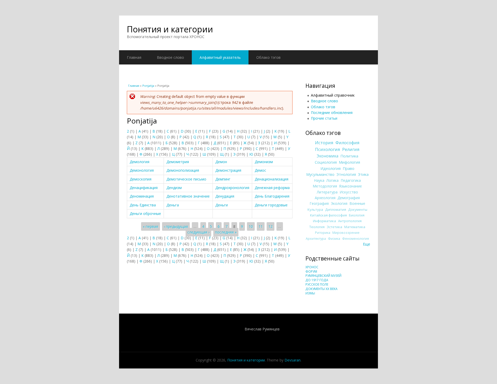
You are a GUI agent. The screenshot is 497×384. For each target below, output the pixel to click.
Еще (366, 244)
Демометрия (177, 161)
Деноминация (142, 196)
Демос (260, 170)
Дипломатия (335, 209)
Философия (347, 143)
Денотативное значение (188, 196)
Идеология (330, 168)
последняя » (226, 232)
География (319, 203)
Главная (134, 57)
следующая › (198, 232)
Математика (354, 226)
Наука (319, 180)
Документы (357, 209)
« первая (150, 226)
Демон (221, 161)
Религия (351, 149)
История (324, 143)
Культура (315, 209)
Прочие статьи (324, 118)
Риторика (322, 232)
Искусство (349, 192)
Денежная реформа (272, 187)
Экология (339, 203)
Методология (325, 186)
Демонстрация (228, 170)
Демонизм (264, 161)
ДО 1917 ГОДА (316, 280)
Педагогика (351, 180)
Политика (349, 155)
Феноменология (355, 238)
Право (348, 168)
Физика (334, 238)
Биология (356, 215)
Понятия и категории (170, 29)
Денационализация (271, 179)
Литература (327, 192)
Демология (139, 161)
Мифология (349, 162)
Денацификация (144, 187)
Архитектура (316, 238)
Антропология (350, 221)
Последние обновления (332, 112)
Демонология (142, 170)
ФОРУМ (311, 271)
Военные (357, 203)
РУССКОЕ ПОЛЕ (316, 284)
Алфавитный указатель (220, 57)
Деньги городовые (271, 204)
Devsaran (292, 360)
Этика (363, 174)
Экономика (327, 156)
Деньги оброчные (145, 213)
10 (251, 226)
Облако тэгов (268, 57)
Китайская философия (328, 215)
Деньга (172, 204)
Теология (317, 226)
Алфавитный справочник (333, 95)
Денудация (224, 196)
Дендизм (174, 187)
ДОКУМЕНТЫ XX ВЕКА (321, 289)
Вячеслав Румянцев (262, 329)
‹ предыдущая (176, 226)
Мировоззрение (346, 232)
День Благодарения (272, 196)
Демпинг (222, 179)
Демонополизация (182, 170)
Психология (327, 149)
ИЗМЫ (310, 293)
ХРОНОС (311, 267)
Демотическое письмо (186, 179)
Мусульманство (320, 174)
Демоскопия (140, 179)
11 (261, 226)
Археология (325, 197)
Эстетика (334, 226)
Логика (332, 180)
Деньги (221, 204)
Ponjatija (148, 86)
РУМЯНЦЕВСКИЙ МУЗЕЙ (323, 275)
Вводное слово (170, 57)
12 (270, 226)
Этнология (346, 174)
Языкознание (350, 186)
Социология (326, 162)
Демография (349, 197)
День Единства (143, 204)
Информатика (324, 221)
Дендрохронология (232, 187)
